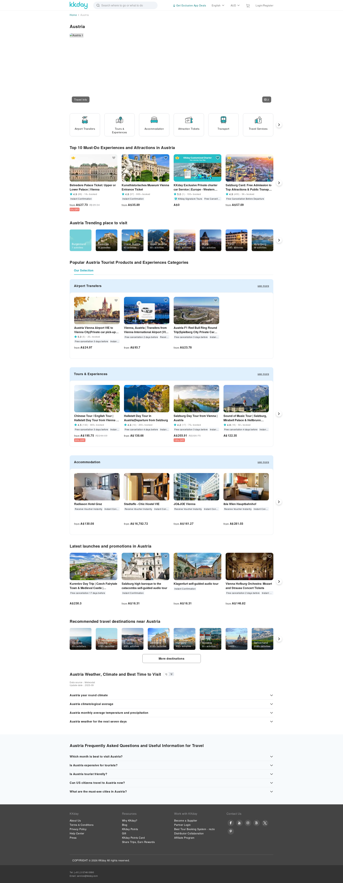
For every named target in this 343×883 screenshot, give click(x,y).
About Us (75, 820)
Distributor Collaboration (189, 833)
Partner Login (182, 825)
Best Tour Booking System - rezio (194, 829)
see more (263, 286)
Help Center (77, 833)
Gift (124, 833)
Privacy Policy (78, 829)
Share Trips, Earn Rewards (138, 842)
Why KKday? (129, 820)
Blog (124, 825)
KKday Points (130, 829)
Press (73, 837)
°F (171, 674)
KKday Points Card (133, 837)
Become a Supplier (185, 820)
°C (166, 674)
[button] (81, 100)
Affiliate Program (184, 837)
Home (73, 15)
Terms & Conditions (81, 825)
